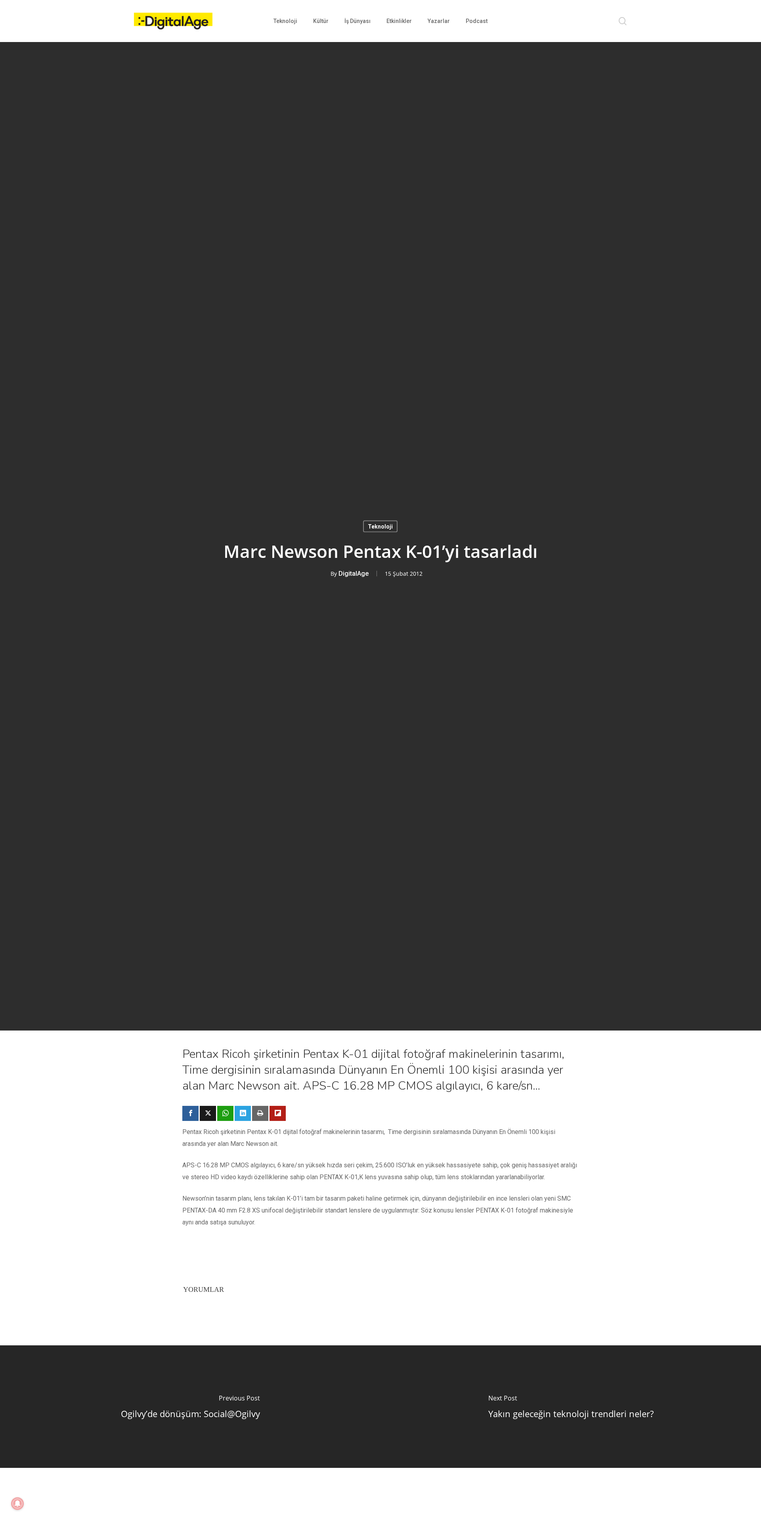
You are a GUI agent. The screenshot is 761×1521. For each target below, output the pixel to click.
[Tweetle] (208, 1113)
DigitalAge (353, 573)
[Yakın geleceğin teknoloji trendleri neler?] (570, 1406)
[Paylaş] (190, 1113)
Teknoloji (380, 526)
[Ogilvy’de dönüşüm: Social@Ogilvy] (190, 1406)
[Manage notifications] (17, 1503)
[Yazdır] (260, 1113)
